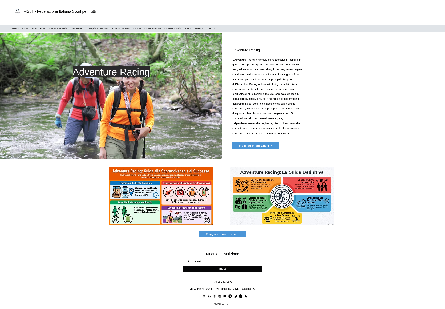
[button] (38, 28)
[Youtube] (225, 296)
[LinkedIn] (209, 296)
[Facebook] (199, 296)
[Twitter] (204, 296)
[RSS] (246, 296)
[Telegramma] (230, 296)
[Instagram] (214, 296)
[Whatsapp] (235, 296)
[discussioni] (219, 296)
